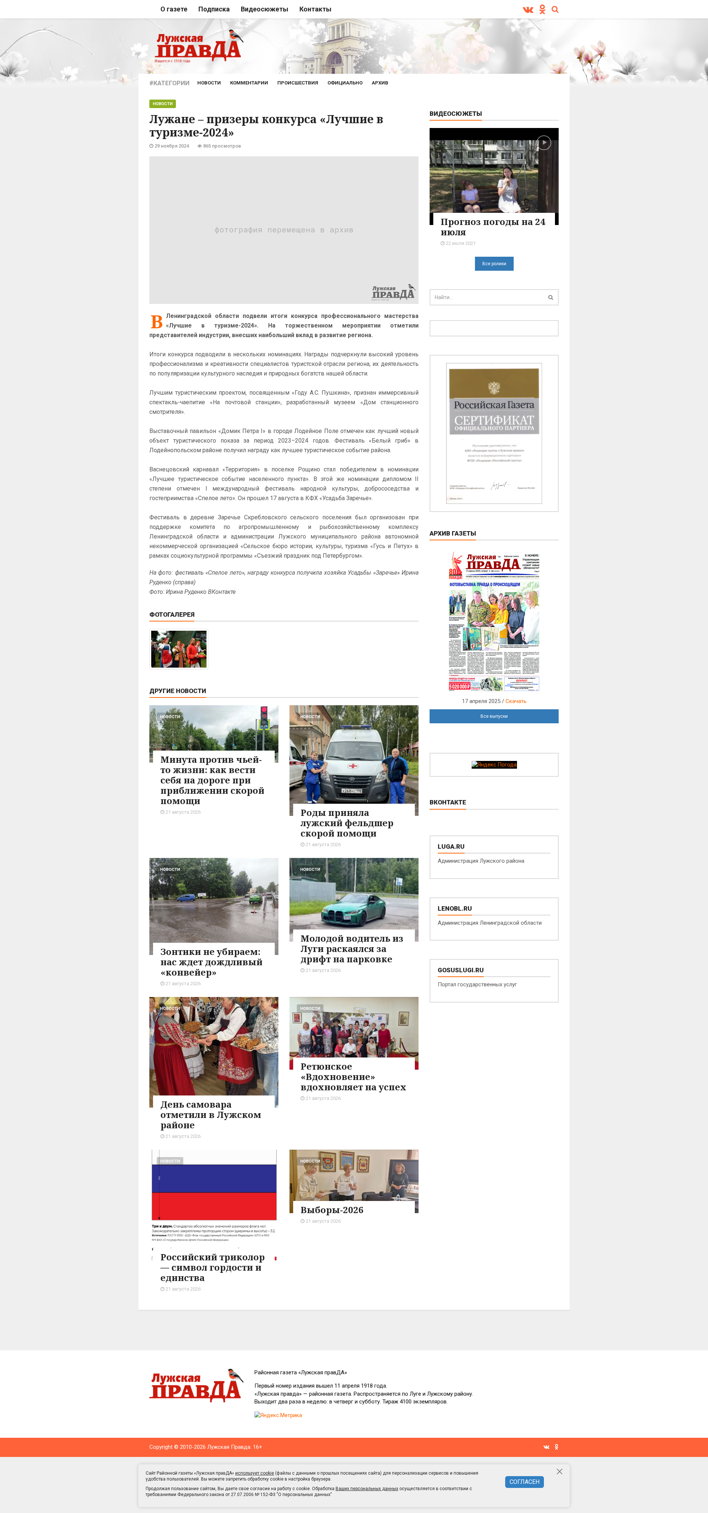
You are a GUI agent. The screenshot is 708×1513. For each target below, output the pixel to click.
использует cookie (254, 1473)
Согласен (524, 1481)
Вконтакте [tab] (448, 802)
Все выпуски (494, 716)
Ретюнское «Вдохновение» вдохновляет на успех (353, 1076)
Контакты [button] (315, 9)
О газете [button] (173, 9)
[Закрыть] (560, 1471)
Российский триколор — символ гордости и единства (212, 1267)
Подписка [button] (214, 9)
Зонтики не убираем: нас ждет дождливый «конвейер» (211, 961)
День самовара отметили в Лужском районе (210, 1114)
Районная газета (300, 1372)
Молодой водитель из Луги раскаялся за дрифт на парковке (352, 948)
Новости (209, 83)
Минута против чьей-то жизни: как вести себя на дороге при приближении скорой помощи (212, 780)
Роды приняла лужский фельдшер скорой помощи (347, 822)
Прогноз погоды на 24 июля (493, 226)
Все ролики (494, 263)
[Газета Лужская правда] (199, 45)
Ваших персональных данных (367, 1488)
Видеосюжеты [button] (264, 9)
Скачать (516, 701)
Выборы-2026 (332, 1210)
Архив (380, 83)
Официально (344, 83)
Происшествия (297, 83)
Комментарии (249, 83)
